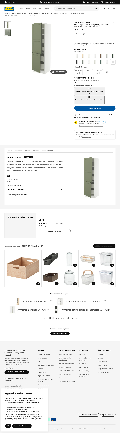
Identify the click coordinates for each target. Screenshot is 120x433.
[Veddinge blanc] (89, 56)
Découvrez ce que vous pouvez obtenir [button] (91, 126)
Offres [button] (34, 9)
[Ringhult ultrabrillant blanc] (89, 62)
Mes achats (82, 363)
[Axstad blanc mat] (107, 62)
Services (40, 369)
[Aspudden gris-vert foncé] (101, 62)
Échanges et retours (44, 385)
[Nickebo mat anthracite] (77, 62)
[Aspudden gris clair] (95, 62)
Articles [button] (21, 9)
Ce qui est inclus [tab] (47, 150)
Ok (8, 426)
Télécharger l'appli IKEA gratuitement (66, 359)
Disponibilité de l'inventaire (46, 365)
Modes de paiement (65, 374)
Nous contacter (42, 358)
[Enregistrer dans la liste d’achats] (114, 23)
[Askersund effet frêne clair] (83, 56)
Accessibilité (112, 429)
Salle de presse (102, 361)
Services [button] (46, 9)
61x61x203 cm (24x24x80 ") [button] (90, 26)
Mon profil (82, 354)
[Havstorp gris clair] (107, 56)
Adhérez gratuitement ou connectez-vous (91, 123)
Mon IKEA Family (84, 371)
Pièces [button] (28, 9)
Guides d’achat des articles (67, 371)
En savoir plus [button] (86, 137)
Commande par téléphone (67, 381)
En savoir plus (95, 117)
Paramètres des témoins (21, 426)
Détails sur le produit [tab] (22, 150)
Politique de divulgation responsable (64, 429)
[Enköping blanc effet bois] (95, 56)
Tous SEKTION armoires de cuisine (60, 317)
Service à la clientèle (44, 354)
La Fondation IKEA (103, 372)
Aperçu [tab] (9, 150)
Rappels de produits (44, 376)
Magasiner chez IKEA (65, 354)
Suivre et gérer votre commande (85, 359)
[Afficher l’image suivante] (64, 48)
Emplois (100, 358)
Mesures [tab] (36, 150)
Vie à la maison (102, 365)
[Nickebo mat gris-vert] (83, 62)
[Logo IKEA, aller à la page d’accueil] (9, 9)
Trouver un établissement (67, 363)
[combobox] (74, 8)
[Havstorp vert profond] (113, 56)
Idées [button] (39, 9)
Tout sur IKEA (102, 354)
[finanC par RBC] (53, 419)
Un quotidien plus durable (105, 369)
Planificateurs (42, 372)
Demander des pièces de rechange (45, 380)
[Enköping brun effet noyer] (101, 56)
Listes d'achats (83, 367)
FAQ (39, 361)
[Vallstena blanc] (77, 56)
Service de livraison (65, 367)
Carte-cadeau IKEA (64, 378)
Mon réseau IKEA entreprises (84, 375)
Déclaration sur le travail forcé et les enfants (95, 429)
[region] (41, 48)
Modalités (78, 429)
